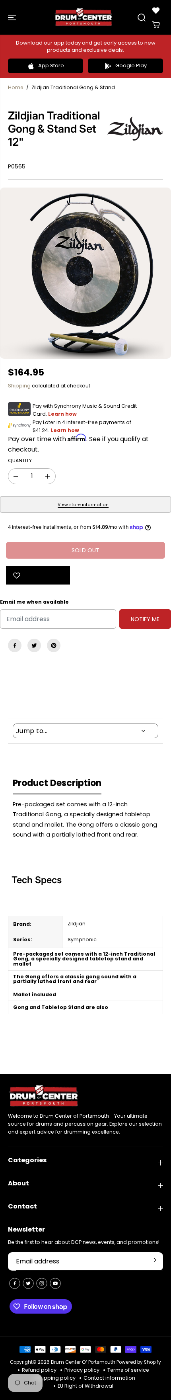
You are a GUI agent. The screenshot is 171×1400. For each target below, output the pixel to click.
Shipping (19, 385)
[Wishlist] (156, 10)
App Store (51, 65)
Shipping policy (56, 1378)
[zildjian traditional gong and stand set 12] (85, 273)
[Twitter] (34, 645)
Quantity (20, 460)
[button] (12, 17)
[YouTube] (55, 1283)
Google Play (131, 65)
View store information (83, 505)
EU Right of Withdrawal (85, 1385)
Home (15, 87)
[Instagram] (42, 1283)
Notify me (145, 619)
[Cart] (156, 25)
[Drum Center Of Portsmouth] (83, 17)
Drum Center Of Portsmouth (83, 1362)
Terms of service (128, 1370)
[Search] (141, 17)
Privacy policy (81, 1370)
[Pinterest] (53, 645)
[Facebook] (14, 645)
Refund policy (39, 1370)
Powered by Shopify (139, 1362)
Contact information (109, 1378)
